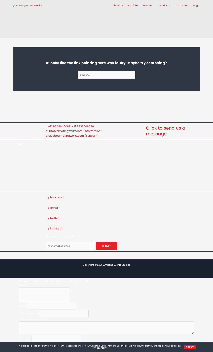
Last (71, 298)
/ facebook (55, 197)
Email (23, 306)
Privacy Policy (99, 347)
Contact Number (29, 313)
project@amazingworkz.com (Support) (72, 136)
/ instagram (56, 228)
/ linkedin (54, 208)
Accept (190, 346)
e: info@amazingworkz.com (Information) (74, 131)
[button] (153, 5)
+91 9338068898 (83, 126)
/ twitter (53, 218)
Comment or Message (33, 319)
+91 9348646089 (59, 126)
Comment (25, 339)
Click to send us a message (165, 131)
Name (23, 285)
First (71, 291)
